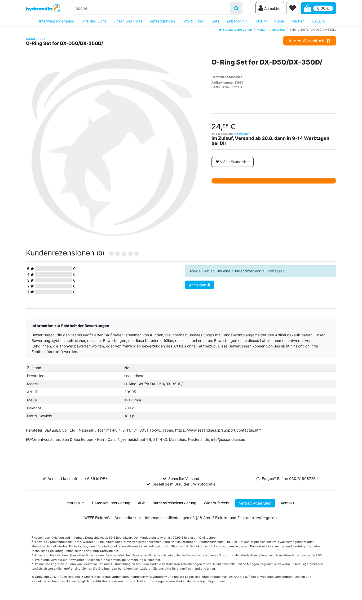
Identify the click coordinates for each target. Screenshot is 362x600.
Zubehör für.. (238, 21)
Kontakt (287, 503)
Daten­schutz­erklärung (111, 503)
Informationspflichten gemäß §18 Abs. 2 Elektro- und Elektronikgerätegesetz (211, 517)
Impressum (75, 503)
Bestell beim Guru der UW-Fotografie (183, 484)
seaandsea (35, 38)
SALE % (318, 21)
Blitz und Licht (93, 21)
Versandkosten (242, 133)
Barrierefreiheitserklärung (174, 503)
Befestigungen (162, 21)
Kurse (279, 21)
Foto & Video (193, 21)
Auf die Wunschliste (234, 162)
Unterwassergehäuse (55, 21)
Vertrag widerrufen (255, 503)
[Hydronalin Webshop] (43, 8)
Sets (215, 21)
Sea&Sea (278, 29)
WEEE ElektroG (97, 517)
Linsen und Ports (127, 21)
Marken (298, 21)
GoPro (261, 21)
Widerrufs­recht (216, 503)
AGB (141, 503)
